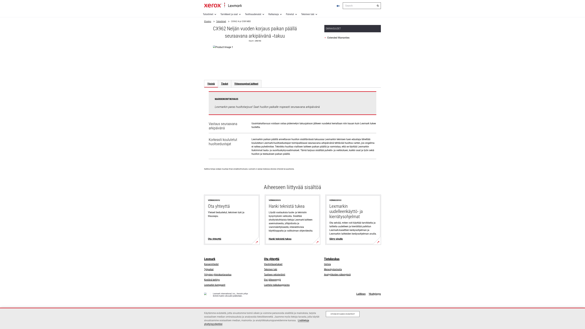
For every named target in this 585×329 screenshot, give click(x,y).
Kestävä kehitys (212, 279)
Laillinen (361, 293)
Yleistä (211, 83)
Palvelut (290, 14)
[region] (292, 318)
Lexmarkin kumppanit (214, 284)
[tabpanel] (292, 126)
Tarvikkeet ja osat (229, 14)
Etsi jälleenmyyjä (272, 279)
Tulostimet (208, 14)
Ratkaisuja (273, 14)
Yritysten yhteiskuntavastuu (217, 274)
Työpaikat (209, 269)
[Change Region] (338, 6)
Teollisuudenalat (253, 14)
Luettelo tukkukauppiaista (277, 284)
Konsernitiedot (211, 264)
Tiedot (224, 83)
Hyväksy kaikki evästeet (343, 314)
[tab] (211, 83)
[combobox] (362, 5)
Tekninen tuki (307, 14)
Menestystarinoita (333, 269)
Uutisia (327, 264)
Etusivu (223, 5)
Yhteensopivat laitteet (246, 83)
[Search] (378, 6)
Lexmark (209, 259)
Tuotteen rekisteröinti (274, 274)
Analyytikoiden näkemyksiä (337, 274)
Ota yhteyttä (271, 259)
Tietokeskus (332, 259)
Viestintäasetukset (273, 264)
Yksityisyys (375, 293)
